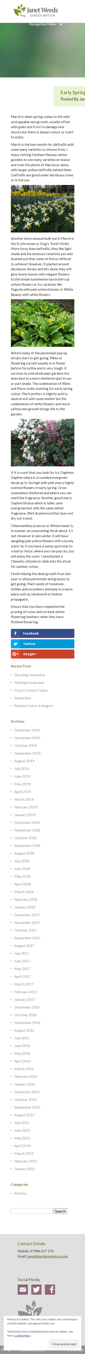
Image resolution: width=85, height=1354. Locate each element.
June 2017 (22, 961)
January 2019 (24, 814)
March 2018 (24, 891)
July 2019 (21, 768)
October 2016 (25, 1015)
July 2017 (21, 953)
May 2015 (22, 1138)
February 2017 (25, 992)
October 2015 (25, 1099)
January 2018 (24, 907)
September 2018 (27, 845)
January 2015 (24, 1169)
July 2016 (21, 1038)
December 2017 (27, 915)
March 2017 (24, 984)
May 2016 (22, 1053)
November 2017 (27, 922)
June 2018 (22, 868)
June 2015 (22, 1130)
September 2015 (27, 1107)
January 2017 (24, 999)
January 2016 (24, 1084)
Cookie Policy (22, 1335)
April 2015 (22, 1145)
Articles (20, 1193)
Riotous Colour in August (33, 705)
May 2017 (22, 968)
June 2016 (22, 1045)
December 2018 (27, 822)
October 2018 (25, 838)
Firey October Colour (31, 690)
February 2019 (25, 807)
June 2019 (22, 776)
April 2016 (22, 1061)
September (23, 698)
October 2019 (25, 745)
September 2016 (27, 1022)
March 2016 (24, 1068)
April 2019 (22, 791)
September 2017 (27, 938)
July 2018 (21, 861)
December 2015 (27, 1092)
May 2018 (22, 876)
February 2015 (25, 1161)
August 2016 (24, 1030)
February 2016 (25, 1076)
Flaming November (29, 682)
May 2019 (22, 784)
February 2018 (25, 899)
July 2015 (21, 1122)
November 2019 (27, 738)
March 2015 (24, 1153)
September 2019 (27, 753)
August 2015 (24, 1115)
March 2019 (24, 799)
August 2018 (24, 853)
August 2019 (24, 761)
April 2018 (22, 884)
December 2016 (27, 1007)
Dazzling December (29, 675)
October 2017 (25, 930)
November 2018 (27, 830)
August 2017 (24, 945)
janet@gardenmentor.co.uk (47, 1256)
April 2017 (22, 976)
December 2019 (27, 730)
